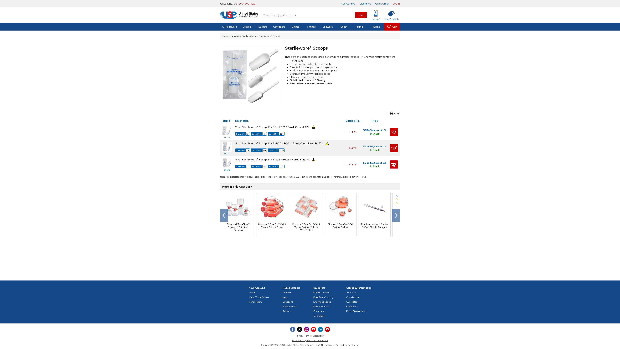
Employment (289, 306)
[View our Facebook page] (292, 329)
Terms (308, 335)
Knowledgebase (322, 301)
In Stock (374, 133)
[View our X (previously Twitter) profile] (299, 329)
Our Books (352, 306)
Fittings (311, 26)
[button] (394, 132)
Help (285, 297)
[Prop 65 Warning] (313, 126)
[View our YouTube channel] (313, 329)
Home (225, 36)
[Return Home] (239, 15)
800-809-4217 (248, 3)
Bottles (247, 26)
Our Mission (352, 297)
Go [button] (361, 15)
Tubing (376, 26)
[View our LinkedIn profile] (320, 329)
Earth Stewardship (356, 311)
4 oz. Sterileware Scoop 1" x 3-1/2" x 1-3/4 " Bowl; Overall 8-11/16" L (279, 143)
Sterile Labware (250, 36)
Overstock (318, 315)
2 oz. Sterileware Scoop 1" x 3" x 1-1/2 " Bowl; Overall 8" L (272, 127)
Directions (288, 301)
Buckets (263, 26)
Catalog (348, 3)
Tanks (360, 26)
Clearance (365, 3)
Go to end (224, 215)
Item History (255, 301)
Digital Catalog (321, 292)
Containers (279, 26)
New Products (321, 306)
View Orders (259, 297)
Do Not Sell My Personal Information (310, 340)
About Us (351, 292)
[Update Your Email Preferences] (327, 329)
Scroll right (396, 215)
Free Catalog (323, 297)
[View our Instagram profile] (306, 329)
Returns (287, 311)
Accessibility (318, 335)
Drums (295, 26)
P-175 (352, 132)
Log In (396, 3)
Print (397, 113)
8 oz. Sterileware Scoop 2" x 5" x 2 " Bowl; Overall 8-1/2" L (272, 159)
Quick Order (382, 3)
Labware (328, 26)
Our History (352, 301)
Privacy (299, 335)
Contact (287, 292)
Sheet (344, 26)
